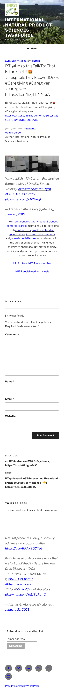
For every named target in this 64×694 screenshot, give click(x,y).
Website (10, 416)
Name (9, 381)
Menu (34, 48)
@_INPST (24, 589)
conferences (23, 230)
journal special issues (23, 238)
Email (9, 398)
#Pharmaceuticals (18, 584)
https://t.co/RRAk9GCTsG (23, 548)
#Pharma (26, 579)
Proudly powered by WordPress (22, 685)
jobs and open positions (40, 234)
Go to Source (13, 132)
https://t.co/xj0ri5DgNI (34, 189)
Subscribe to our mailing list (25, 631)
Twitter (16, 301)
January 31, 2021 (17, 609)
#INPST (31, 194)
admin (36, 61)
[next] (54, 164)
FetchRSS (31, 128)
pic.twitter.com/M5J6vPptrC (25, 594)
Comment (12, 334)
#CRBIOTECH (15, 194)
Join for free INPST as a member (32, 263)
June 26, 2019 (15, 214)
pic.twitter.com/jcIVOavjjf (23, 199)
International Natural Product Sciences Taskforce (28, 27)
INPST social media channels (32, 271)
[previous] (9, 164)
